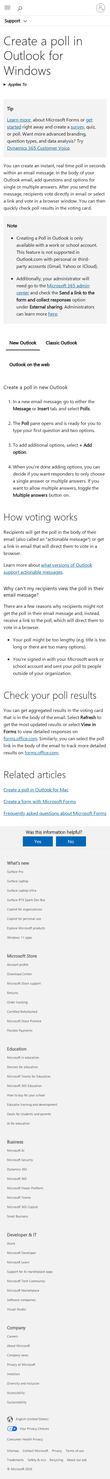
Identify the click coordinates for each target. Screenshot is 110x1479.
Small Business (17, 1216)
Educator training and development (32, 1104)
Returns (12, 993)
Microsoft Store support (24, 983)
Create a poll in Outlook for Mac (36, 789)
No (71, 841)
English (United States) (32, 1419)
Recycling (56, 1460)
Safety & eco (37, 1460)
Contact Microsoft (35, 1450)
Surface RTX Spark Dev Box (26, 900)
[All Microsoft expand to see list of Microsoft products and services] (7, 8)
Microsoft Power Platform (25, 1188)
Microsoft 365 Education (24, 1085)
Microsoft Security (20, 1160)
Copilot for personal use (24, 918)
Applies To (17, 84)
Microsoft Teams (19, 1197)
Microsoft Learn (18, 1262)
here (52, 314)
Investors (13, 1374)
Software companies (21, 1300)
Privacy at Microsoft (21, 1364)
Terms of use (75, 1450)
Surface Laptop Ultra (21, 890)
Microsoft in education (23, 1057)
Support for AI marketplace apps (30, 1271)
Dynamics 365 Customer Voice (38, 148)
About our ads (77, 1460)
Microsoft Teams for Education (28, 1076)
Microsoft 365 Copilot (22, 1207)
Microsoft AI (15, 1150)
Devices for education (22, 1067)
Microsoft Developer (21, 1252)
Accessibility (16, 1392)
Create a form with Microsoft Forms (40, 801)
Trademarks (15, 1460)
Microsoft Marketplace (23, 1290)
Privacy (57, 1450)
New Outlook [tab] (22, 342)
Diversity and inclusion (23, 1383)
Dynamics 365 (17, 1169)
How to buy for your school (26, 1095)
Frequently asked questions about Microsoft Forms (55, 813)
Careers (12, 1336)
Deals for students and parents (29, 1114)
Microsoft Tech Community (26, 1281)
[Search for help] (21, 7)
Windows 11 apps (19, 937)
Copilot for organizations (24, 909)
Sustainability (16, 1402)
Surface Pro (15, 871)
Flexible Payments (20, 1030)
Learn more (19, 119)
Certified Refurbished (22, 1011)
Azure (11, 1243)
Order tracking (17, 1002)
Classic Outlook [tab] (61, 342)
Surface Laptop (17, 881)
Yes (37, 841)
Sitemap (13, 1450)
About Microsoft (18, 1345)
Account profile (17, 964)
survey (77, 127)
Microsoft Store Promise (24, 1021)
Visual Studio (16, 1309)
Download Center (19, 974)
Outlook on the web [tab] (29, 364)
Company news (17, 1355)
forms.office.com (20, 738)
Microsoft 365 (17, 1178)
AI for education (18, 1123)
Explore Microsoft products (26, 928)
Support (13, 21)
